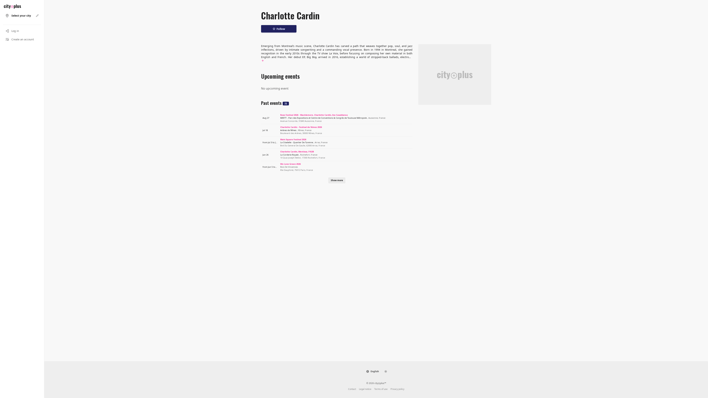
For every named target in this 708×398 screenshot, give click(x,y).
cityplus (12, 6)
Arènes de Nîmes (295, 130)
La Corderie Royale (298, 154)
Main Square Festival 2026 (293, 139)
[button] (372, 371)
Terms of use (381, 389)
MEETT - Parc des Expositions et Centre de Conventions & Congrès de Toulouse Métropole (332, 117)
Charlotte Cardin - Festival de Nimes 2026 (301, 127)
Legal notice (365, 389)
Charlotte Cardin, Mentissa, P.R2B (297, 151)
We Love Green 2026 (290, 164)
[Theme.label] (386, 371)
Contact (352, 389)
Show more (337, 180)
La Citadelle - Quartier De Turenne (303, 142)
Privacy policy (397, 389)
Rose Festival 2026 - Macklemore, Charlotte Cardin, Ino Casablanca (314, 115)
